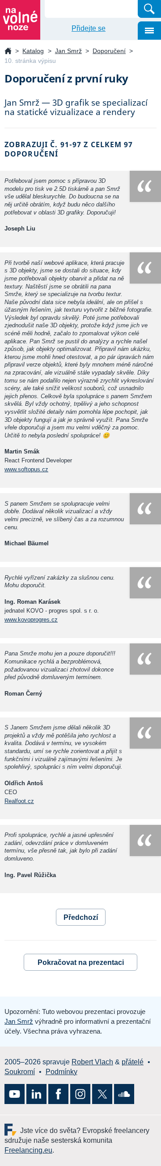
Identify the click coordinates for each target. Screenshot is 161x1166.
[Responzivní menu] (149, 30)
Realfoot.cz (19, 801)
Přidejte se (89, 28)
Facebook (58, 1094)
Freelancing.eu (12, 1130)
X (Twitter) (102, 1094)
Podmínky (61, 1071)
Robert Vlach (92, 1062)
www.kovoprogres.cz (31, 619)
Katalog (33, 50)
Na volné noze (8, 51)
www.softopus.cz (26, 469)
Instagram (80, 1094)
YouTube (14, 1094)
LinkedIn (36, 1094)
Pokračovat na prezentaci (81, 962)
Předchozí (81, 917)
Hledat (149, 9)
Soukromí (19, 1071)
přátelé (133, 1062)
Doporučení (109, 50)
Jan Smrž (68, 50)
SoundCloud (124, 1094)
